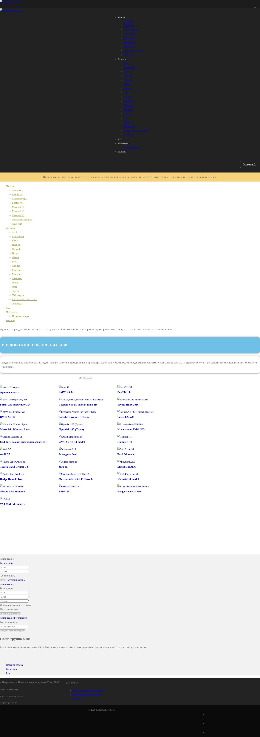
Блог (8, 673)
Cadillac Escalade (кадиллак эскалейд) (23, 441)
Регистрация (6, 563)
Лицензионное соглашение (86, 694)
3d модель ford (68, 454)
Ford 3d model (126, 454)
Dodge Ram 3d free (11, 479)
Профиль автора (14, 665)
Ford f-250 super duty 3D (15, 404)
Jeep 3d (63, 466)
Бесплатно (11, 669)
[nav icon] (255, 7)
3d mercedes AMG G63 (131, 429)
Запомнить (9, 575)
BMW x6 (64, 491)
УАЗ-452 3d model (128, 479)
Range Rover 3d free (129, 491)
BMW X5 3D (7, 416)
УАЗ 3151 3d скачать (12, 503)
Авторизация (7, 584)
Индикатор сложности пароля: (15, 605)
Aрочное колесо (9, 392)
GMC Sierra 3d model (72, 441)
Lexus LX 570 (125, 416)
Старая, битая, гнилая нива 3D (78, 404)
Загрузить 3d (249, 164)
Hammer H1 (124, 441)
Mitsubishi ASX (126, 466)
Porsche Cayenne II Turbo (74, 416)
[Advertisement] (86, 533)
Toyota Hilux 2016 (128, 404)
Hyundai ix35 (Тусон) (71, 429)
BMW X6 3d (66, 392)
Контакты (77, 699)
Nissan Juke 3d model (12, 491)
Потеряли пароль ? (15, 580)
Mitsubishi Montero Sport (15, 429)
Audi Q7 (5, 454)
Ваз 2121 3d (124, 392)
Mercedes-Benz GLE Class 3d (76, 479)
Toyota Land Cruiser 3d (14, 466)
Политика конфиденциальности (88, 690)
